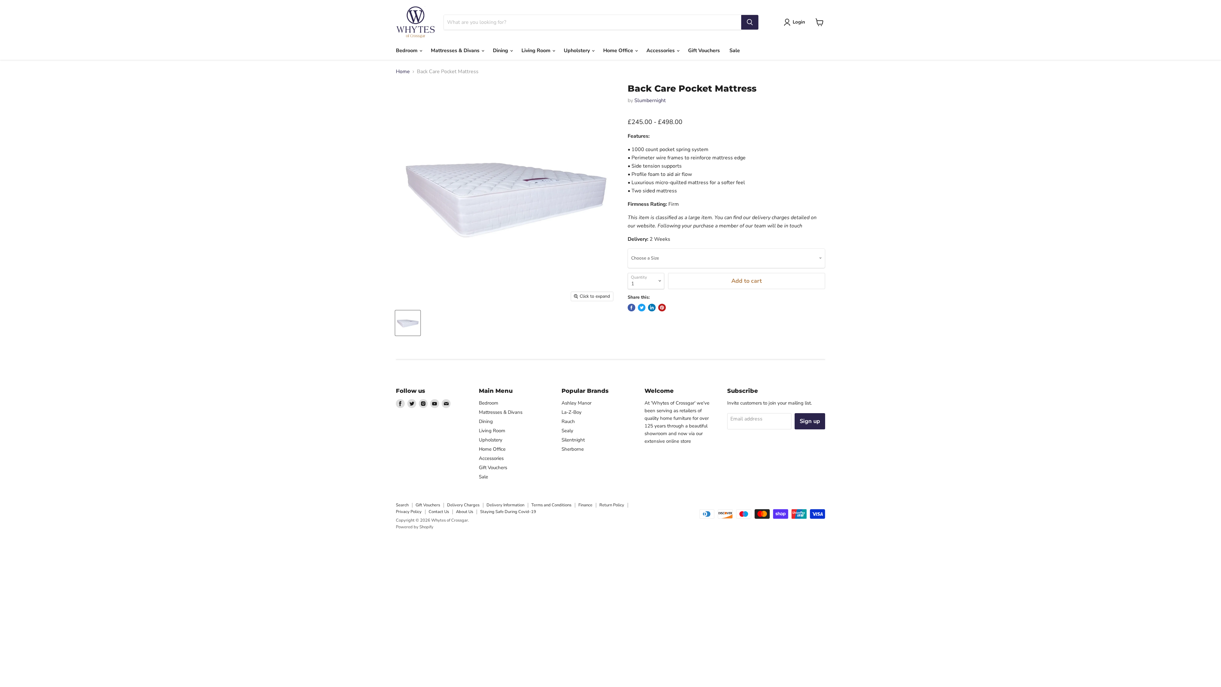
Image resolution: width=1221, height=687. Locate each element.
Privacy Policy (409, 512)
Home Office (618, 50)
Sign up (810, 421)
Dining (501, 50)
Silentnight (573, 440)
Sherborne (573, 449)
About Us (464, 512)
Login (799, 22)
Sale (734, 50)
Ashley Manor (576, 403)
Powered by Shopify (414, 527)
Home (403, 71)
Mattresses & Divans (456, 50)
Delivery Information (505, 505)
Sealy (567, 430)
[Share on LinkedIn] (652, 307)
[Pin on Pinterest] (662, 307)
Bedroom (407, 50)
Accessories (661, 50)
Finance (585, 505)
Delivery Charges (463, 505)
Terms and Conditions (551, 505)
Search (402, 505)
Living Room (536, 50)
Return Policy (611, 505)
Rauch (568, 421)
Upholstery (577, 50)
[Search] (749, 22)
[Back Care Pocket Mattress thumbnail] (407, 323)
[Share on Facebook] (631, 307)
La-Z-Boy (572, 412)
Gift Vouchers (704, 50)
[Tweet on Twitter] (641, 307)
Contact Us (439, 512)
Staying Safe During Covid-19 (508, 512)
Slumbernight (650, 100)
